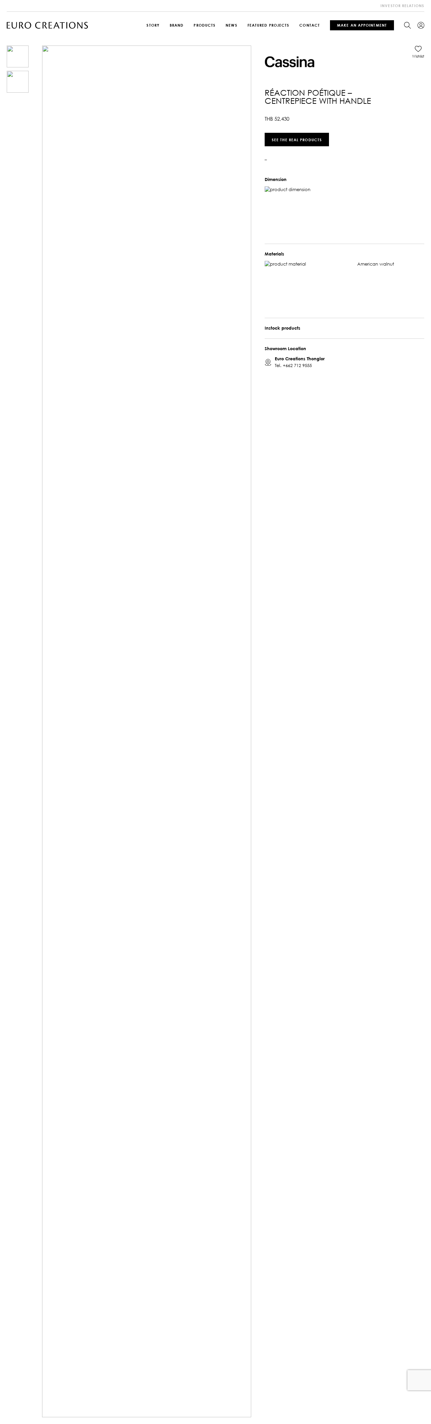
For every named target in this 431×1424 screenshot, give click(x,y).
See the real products (297, 139)
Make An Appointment (362, 25)
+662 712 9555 (297, 365)
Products (205, 25)
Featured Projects (268, 25)
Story (153, 25)
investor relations (402, 5)
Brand (177, 25)
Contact (309, 25)
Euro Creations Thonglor (300, 358)
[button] (418, 52)
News (231, 25)
